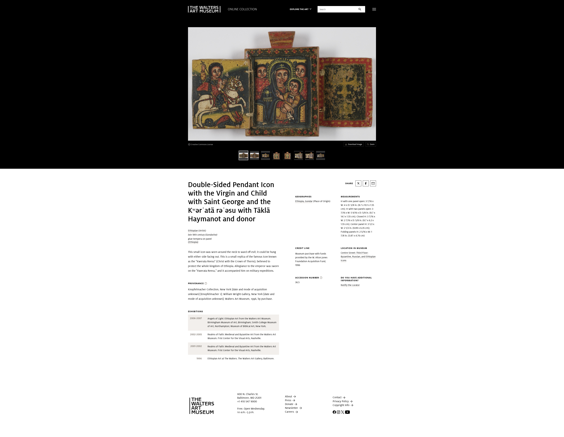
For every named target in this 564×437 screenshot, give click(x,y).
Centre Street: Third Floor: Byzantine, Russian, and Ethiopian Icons (358, 256)
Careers (290, 411)
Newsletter (292, 408)
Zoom (372, 144)
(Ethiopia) (193, 242)
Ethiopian (193, 230)
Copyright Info (341, 405)
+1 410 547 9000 (247, 401)
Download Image (355, 144)
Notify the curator (350, 285)
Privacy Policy (341, 401)
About (289, 396)
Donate (289, 404)
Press (288, 400)
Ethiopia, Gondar (304, 201)
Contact (337, 397)
